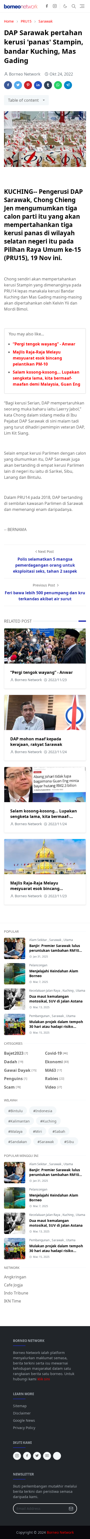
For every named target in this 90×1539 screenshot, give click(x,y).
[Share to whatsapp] (58, 85)
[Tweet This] (18, 85)
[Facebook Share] (8, 85)
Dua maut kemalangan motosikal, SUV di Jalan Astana (55, 998)
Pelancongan (38, 965)
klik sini (44, 1379)
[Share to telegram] (68, 85)
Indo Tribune (16, 1293)
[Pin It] (28, 85)
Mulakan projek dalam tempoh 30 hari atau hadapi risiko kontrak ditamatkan (56, 1026)
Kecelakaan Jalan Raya (45, 990)
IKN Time (12, 1301)
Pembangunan (39, 1016)
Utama (68, 940)
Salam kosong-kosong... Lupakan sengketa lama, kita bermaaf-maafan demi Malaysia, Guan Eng (46, 378)
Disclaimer (22, 1413)
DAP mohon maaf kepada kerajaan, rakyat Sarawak (36, 741)
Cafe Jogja (13, 1285)
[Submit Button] (71, 1508)
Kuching (68, 990)
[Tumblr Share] (48, 85)
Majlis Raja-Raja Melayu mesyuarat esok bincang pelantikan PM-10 (37, 358)
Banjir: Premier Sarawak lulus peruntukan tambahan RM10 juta (54, 950)
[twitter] (37, 1456)
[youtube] (47, 1456)
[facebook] (47, 6)
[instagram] (55, 6)
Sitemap (20, 1405)
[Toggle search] (73, 6)
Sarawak (55, 940)
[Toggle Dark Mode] (65, 6)
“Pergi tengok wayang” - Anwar (44, 344)
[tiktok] (57, 1456)
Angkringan (15, 1277)
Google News (24, 1420)
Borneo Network (60, 1532)
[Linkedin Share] (38, 85)
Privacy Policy (24, 1427)
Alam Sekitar (38, 940)
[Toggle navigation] (82, 6)
